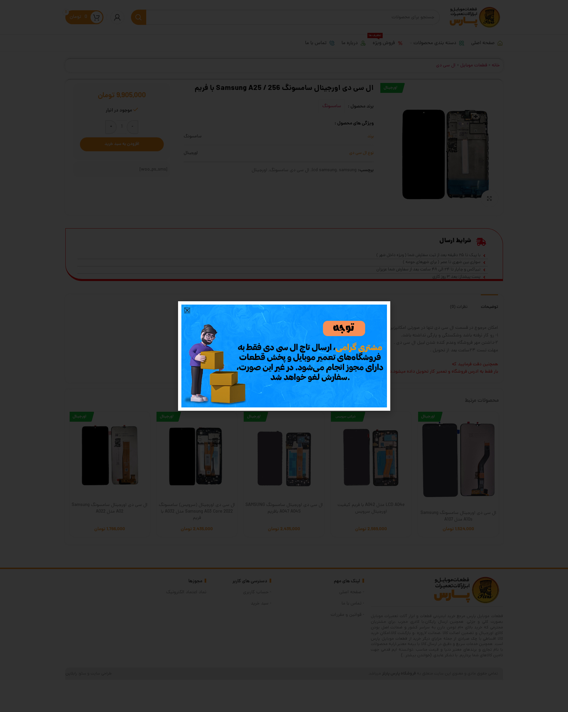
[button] (187, 310)
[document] (284, 356)
